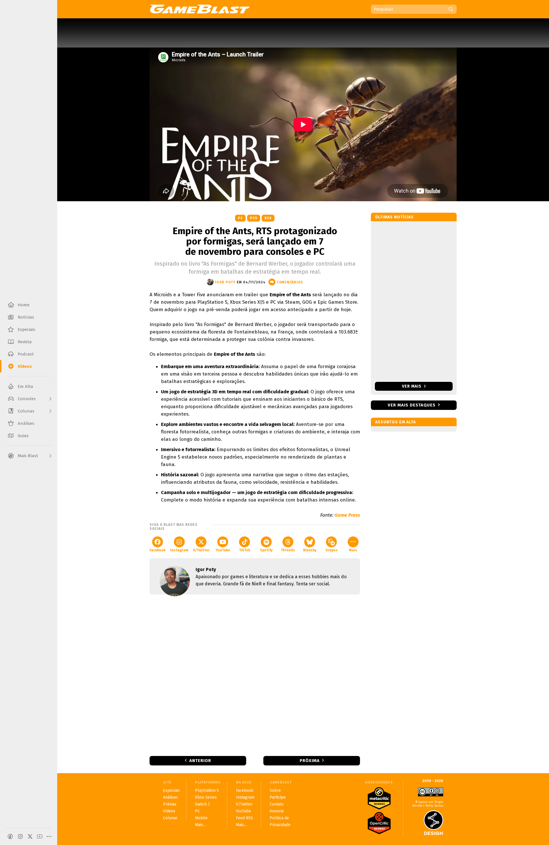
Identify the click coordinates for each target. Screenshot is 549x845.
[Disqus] (255, 674)
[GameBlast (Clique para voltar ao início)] (200, 9)
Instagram (179, 550)
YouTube (223, 550)
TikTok (244, 550)
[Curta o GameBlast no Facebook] (10, 836)
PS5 (253, 218)
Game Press (347, 515)
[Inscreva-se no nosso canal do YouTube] (40, 836)
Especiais (171, 790)
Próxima (310, 760)
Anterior (200, 760)
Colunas (170, 818)
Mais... (200, 824)
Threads (288, 550)
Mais (353, 550)
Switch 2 (202, 804)
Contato (277, 804)
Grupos (331, 550)
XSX (268, 218)
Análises (170, 797)
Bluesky (309, 550)
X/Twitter (201, 550)
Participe (278, 797)
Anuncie (277, 811)
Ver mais (412, 386)
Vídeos (169, 811)
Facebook (158, 550)
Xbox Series (206, 797)
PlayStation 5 (207, 790)
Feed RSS (244, 818)
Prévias (169, 804)
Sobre (275, 790)
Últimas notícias (394, 217)
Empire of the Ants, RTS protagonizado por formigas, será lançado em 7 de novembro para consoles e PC (255, 241)
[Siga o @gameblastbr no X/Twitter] (30, 836)
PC (240, 218)
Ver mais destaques (411, 405)
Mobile (201, 818)
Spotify (266, 550)
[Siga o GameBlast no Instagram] (20, 836)
